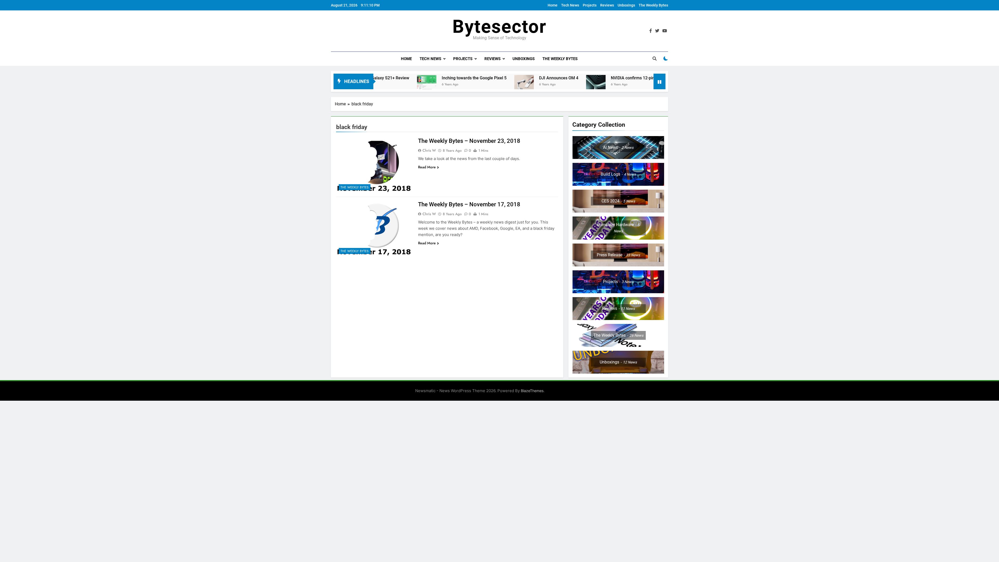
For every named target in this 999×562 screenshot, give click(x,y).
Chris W (429, 150)
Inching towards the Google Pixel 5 (443, 77)
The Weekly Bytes (653, 5)
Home (553, 5)
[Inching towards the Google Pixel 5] (395, 84)
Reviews (607, 5)
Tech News (570, 5)
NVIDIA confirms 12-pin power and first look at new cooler (634, 77)
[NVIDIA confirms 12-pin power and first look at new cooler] (564, 84)
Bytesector (499, 26)
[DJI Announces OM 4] (493, 84)
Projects (590, 5)
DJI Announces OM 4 (527, 77)
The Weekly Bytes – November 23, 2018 (469, 141)
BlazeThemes (532, 390)
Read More (427, 167)
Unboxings (626, 5)
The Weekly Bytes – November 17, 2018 (469, 204)
